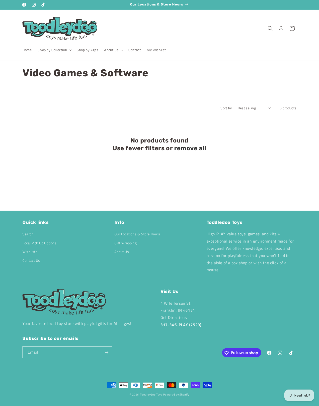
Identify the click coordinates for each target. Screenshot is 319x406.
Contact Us (31, 260)
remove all (190, 148)
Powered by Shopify (176, 395)
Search (28, 234)
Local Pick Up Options (39, 243)
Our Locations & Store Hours (137, 234)
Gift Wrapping (125, 243)
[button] (54, 50)
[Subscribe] (106, 352)
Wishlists (29, 251)
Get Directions (173, 317)
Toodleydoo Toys (151, 395)
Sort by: (227, 108)
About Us (121, 251)
